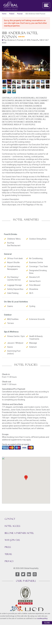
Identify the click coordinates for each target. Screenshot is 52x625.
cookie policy (42, 618)
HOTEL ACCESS (12, 526)
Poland (11, 14)
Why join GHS (12, 540)
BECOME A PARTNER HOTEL (19, 533)
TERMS (8, 554)
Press (8, 547)
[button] (6, 63)
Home (4, 14)
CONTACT (10, 519)
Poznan (20, 14)
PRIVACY (9, 561)
